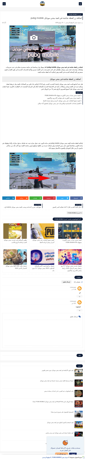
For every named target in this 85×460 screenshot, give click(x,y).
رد (79, 296)
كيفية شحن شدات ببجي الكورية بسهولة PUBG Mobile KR (62, 95)
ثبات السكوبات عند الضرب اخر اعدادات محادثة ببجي (58, 391)
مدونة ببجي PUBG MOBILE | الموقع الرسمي (55, 457)
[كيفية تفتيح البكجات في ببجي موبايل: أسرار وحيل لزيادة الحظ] (42, 231)
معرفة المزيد (61, 454)
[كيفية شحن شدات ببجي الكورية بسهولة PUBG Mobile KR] (70, 231)
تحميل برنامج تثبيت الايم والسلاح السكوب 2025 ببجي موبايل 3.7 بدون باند (43, 268)
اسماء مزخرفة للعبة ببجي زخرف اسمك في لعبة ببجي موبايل (56, 381)
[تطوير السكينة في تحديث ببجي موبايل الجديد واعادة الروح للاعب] (15, 231)
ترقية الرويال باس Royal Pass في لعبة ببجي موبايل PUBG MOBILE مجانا (53, 401)
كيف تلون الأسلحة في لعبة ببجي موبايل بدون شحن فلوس (57, 370)
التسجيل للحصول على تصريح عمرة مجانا (62, 412)
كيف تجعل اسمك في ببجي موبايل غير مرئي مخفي (59, 433)
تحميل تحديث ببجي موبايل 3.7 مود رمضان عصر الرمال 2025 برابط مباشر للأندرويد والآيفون (71, 268)
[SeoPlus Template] (83, 457)
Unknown (73, 287)
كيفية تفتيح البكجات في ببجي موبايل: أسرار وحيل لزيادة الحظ (61, 101)
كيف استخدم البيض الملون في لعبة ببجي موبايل (60, 422)
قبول (73, 454)
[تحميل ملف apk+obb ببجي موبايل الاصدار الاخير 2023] (15, 257)
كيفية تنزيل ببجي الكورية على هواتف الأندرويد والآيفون (63, 98)
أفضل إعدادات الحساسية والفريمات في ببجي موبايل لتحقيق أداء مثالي (59, 103)
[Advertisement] (42, 125)
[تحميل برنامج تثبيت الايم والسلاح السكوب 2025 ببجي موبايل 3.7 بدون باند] (42, 257)
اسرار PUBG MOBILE (75, 14)
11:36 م (74, 289)
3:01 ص (74, 303)
